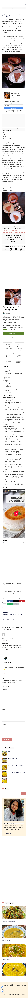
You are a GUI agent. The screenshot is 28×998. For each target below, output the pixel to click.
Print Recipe (14, 333)
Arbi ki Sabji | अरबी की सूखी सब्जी (15, 752)
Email (3, 717)
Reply (3, 653)
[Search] (23, 793)
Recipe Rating (5, 686)
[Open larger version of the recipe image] (13, 297)
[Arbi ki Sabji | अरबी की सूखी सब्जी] (4, 754)
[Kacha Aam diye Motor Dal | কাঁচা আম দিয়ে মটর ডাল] (4, 774)
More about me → (8, 833)
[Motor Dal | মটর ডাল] (4, 761)
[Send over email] (10, 604)
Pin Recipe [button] (14, 337)
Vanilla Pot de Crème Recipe (10, 230)
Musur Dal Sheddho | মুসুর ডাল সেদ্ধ (16, 765)
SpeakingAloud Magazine (14, 8)
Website (4, 724)
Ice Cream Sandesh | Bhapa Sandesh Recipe (14, 232)
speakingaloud (7, 662)
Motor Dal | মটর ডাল (12, 758)
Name (3, 709)
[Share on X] (16, 601)
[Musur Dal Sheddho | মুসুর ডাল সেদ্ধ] (4, 767)
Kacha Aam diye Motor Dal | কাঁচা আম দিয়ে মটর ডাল (12, 978)
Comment (5, 689)
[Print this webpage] (16, 604)
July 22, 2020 (5, 640)
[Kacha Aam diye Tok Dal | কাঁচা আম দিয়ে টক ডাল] (4, 781)
